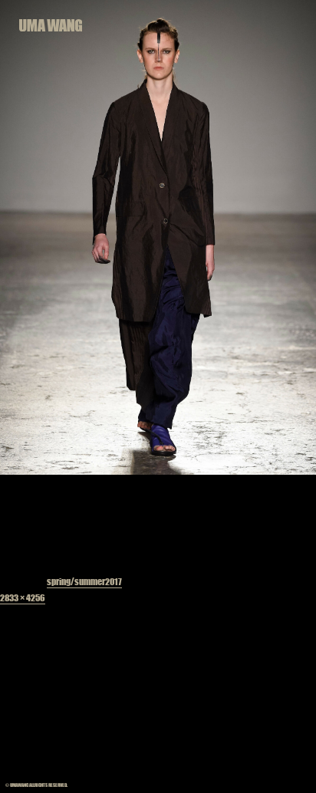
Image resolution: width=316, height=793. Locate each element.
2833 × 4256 (22, 597)
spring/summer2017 (84, 581)
